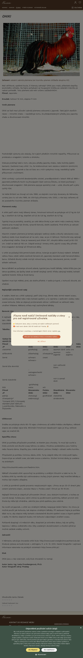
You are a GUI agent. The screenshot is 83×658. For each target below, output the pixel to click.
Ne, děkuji (42, 341)
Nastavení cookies (34, 645)
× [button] (80, 628)
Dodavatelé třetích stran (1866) (43, 637)
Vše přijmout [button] (33, 650)
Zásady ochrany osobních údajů (50, 645)
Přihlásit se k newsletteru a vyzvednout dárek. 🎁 (41, 336)
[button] (41, 654)
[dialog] (41, 642)
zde (59, 331)
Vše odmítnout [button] (49, 650)
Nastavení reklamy (47, 643)
